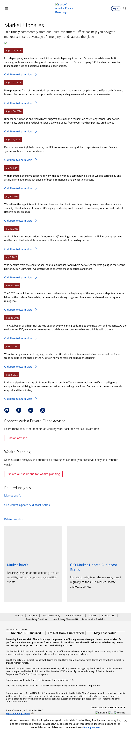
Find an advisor (17, 438)
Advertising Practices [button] (37, 619)
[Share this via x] (42, 410)
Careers (93, 615)
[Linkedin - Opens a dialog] (101, 712)
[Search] (124, 8)
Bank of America (74, 615)
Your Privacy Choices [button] (63, 619)
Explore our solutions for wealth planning (33, 474)
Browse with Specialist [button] (93, 619)
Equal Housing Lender (18, 713)
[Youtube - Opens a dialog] (119, 712)
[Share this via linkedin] (30, 410)
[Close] (125, 720)
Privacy (19, 615)
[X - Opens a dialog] (110, 712)
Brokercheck (108, 615)
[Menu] (6, 8)
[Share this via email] (6, 410)
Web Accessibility (52, 615)
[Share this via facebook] (18, 410)
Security (32, 615)
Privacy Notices (91, 727)
